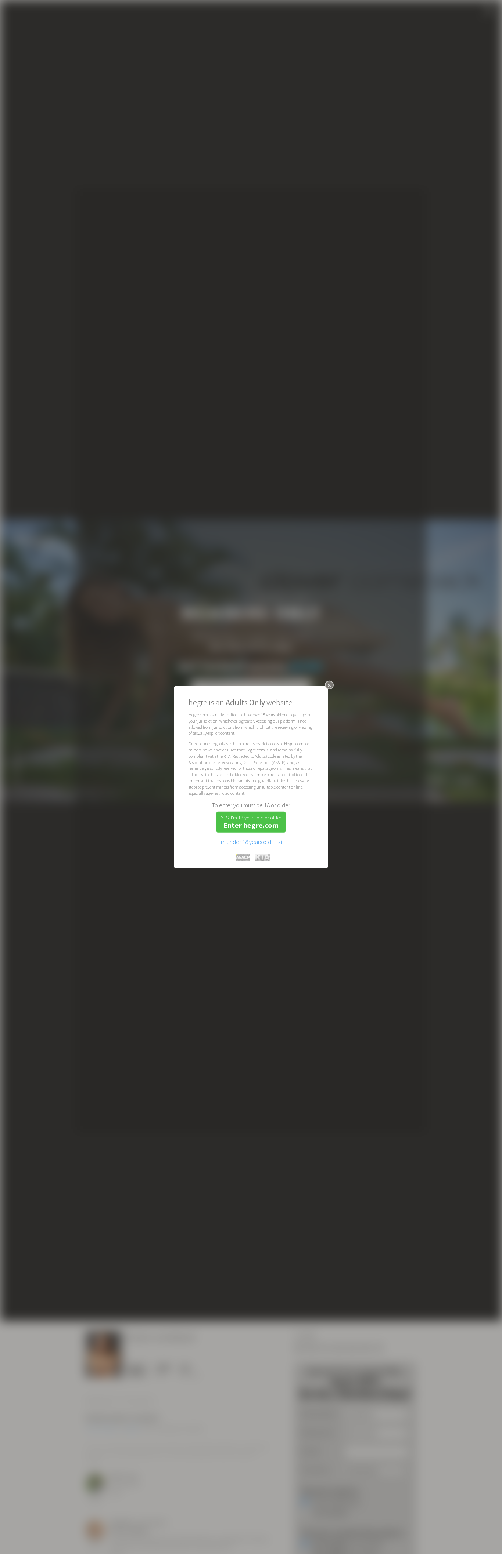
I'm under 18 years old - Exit (251, 841)
